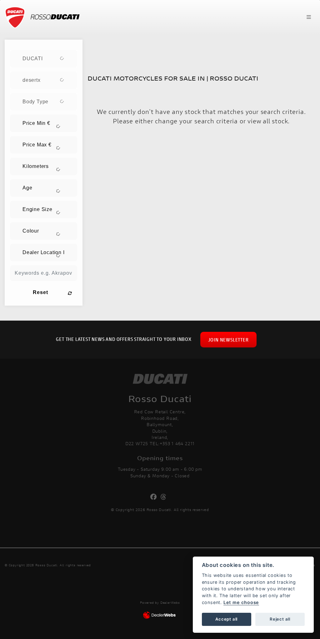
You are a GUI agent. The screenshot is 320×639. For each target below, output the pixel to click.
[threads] (165, 497)
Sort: (98, 45)
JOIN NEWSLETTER (228, 339)
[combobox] (43, 58)
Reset (40, 292)
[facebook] (155, 497)
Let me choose (241, 602)
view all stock (268, 121)
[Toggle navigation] (308, 17)
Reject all (280, 619)
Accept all (226, 619)
